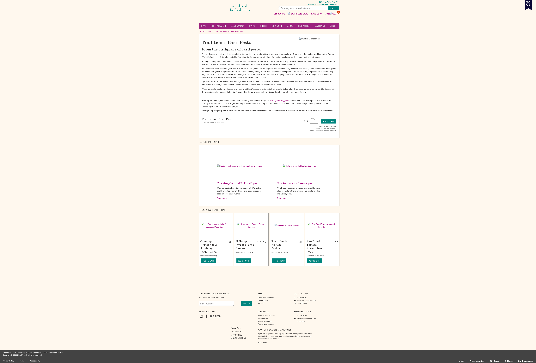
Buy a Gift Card (299, 13)
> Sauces (218, 31)
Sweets (252, 26)
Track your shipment (266, 298)
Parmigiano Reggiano (279, 100)
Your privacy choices (266, 324)
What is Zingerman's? (266, 316)
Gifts (203, 26)
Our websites (263, 319)
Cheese (263, 26)
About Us (279, 13)
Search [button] (333, 8)
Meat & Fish (276, 26)
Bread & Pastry (237, 26)
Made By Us (320, 26)
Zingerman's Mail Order (220, 8)
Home (202, 31)
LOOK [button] (214, 236)
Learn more (301, 321)
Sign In (315, 13)
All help (261, 303)
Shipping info (263, 301)
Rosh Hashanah (218, 26)
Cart (331, 13)
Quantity (312, 118)
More (332, 26)
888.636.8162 (328, 2)
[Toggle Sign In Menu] (321, 14)
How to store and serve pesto (296, 183)
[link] (328, 121)
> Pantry (210, 31)
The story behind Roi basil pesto (238, 183)
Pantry (290, 26)
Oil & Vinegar (304, 26)
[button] (207, 25)
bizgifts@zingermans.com (306, 319)
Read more (222, 198)
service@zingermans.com (306, 301)
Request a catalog (265, 321)
